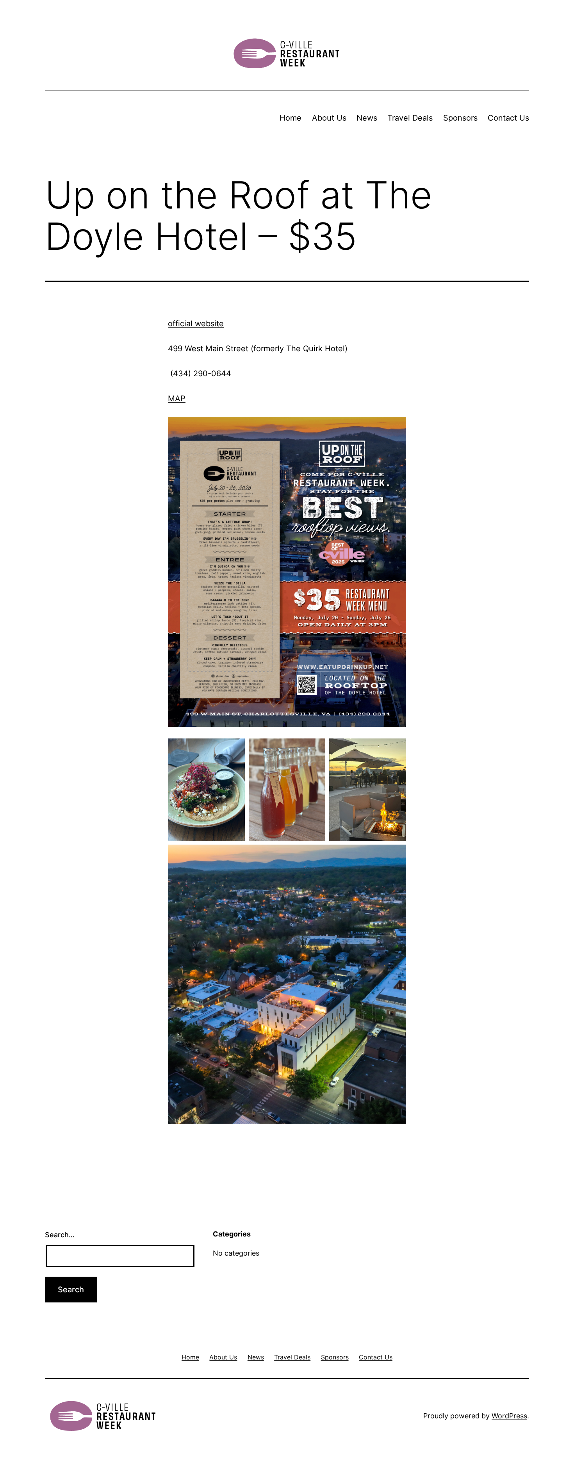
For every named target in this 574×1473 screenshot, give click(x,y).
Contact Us (508, 118)
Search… (60, 1235)
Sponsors (460, 118)
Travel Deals (410, 118)
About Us (329, 118)
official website (196, 323)
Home (290, 118)
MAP (176, 398)
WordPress (509, 1416)
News (367, 118)
